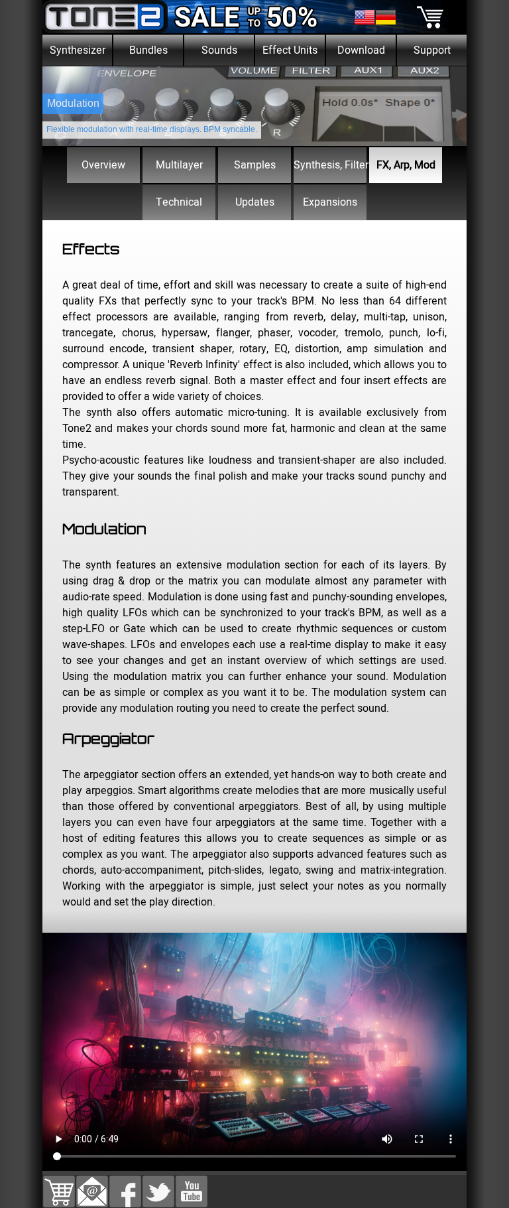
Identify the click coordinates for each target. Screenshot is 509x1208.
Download (361, 50)
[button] (92, 1183)
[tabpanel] (254, 370)
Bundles (148, 50)
